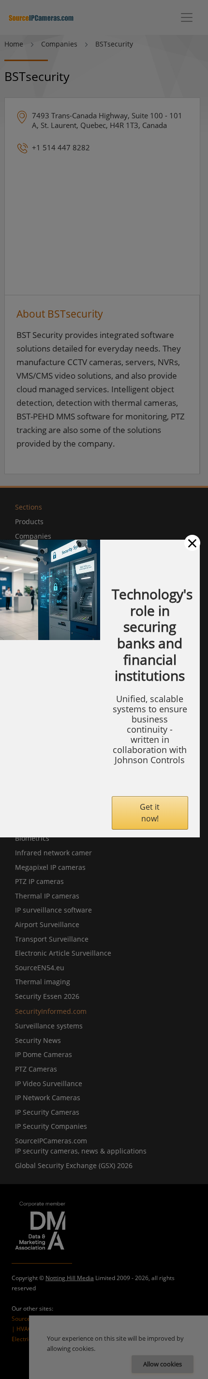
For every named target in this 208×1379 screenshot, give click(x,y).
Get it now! (150, 813)
